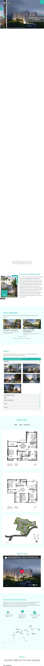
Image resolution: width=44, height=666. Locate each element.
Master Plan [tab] (27, 424)
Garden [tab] (6, 361)
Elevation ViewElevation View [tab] (13, 359)
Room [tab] (6, 407)
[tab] (22, 402)
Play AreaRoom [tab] (8, 400)
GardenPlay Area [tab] (9, 395)
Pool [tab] (5, 397)
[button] (13, 262)
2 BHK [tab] (15, 424)
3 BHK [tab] (20, 424)
